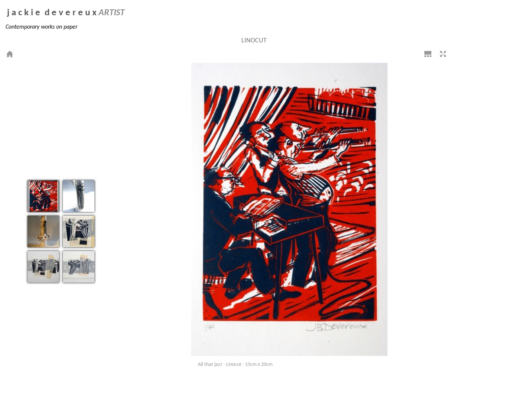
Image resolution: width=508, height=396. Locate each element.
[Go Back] (9, 53)
